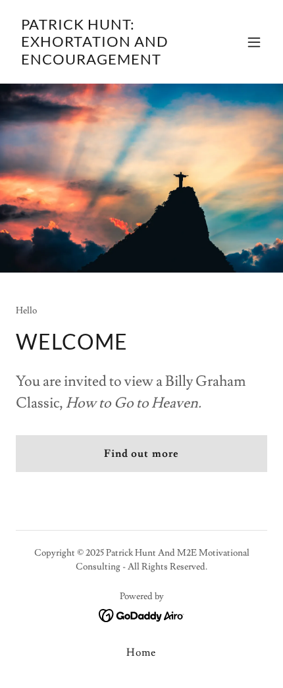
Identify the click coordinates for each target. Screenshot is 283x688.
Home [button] (141, 652)
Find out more (141, 453)
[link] (103, 61)
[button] (254, 42)
